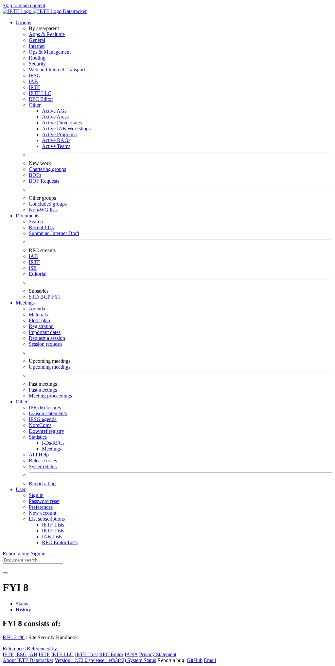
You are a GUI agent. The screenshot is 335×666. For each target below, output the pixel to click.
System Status (141, 660)
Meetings (51, 449)
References (15, 648)
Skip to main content (24, 5)
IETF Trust (86, 654)
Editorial (37, 274)
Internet (36, 46)
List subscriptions (47, 519)
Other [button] (21, 401)
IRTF (34, 87)
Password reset (44, 501)
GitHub (195, 660)
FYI (55, 297)
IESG (35, 75)
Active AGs (54, 111)
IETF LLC (40, 93)
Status (22, 603)
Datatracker (74, 11)
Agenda (37, 308)
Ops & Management (50, 52)
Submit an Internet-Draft (54, 233)
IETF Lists (53, 524)
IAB (33, 81)
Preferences (41, 507)
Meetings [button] (25, 302)
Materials (38, 314)
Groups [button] (23, 22)
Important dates (45, 332)
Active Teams (56, 146)
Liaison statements (48, 413)
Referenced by (42, 648)
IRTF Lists (53, 530)
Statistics (38, 437)
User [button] (21, 489)
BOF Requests (44, 181)
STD (34, 297)
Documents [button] (27, 215)
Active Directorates (62, 122)
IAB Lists (52, 536)
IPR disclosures (45, 407)
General (37, 40)
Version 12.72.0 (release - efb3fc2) (91, 660)
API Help (39, 454)
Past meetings (43, 390)
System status (43, 466)
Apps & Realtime (47, 34)
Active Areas (55, 117)
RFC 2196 (14, 637)
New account (42, 513)
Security (37, 63)
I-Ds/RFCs (53, 443)
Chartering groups (47, 169)
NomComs (40, 425)
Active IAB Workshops (66, 128)
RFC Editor (41, 99)
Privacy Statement (157, 654)
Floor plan (39, 320)
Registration (41, 326)
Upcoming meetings (49, 367)
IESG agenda (43, 419)
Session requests (45, 344)
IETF (8, 654)
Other (35, 105)
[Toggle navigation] (5, 573)
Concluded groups (48, 204)
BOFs (35, 175)
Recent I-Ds (41, 227)
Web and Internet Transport (57, 69)
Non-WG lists (43, 210)
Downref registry (46, 431)
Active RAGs (56, 140)
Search (36, 221)
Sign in (36, 495)
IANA (131, 654)
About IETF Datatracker (28, 660)
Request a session (47, 338)
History (23, 609)
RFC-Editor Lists (60, 542)
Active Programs (59, 134)
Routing (37, 58)
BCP (45, 297)
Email (210, 660)
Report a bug (42, 483)
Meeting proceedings (50, 395)
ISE (33, 268)
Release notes (43, 460)
